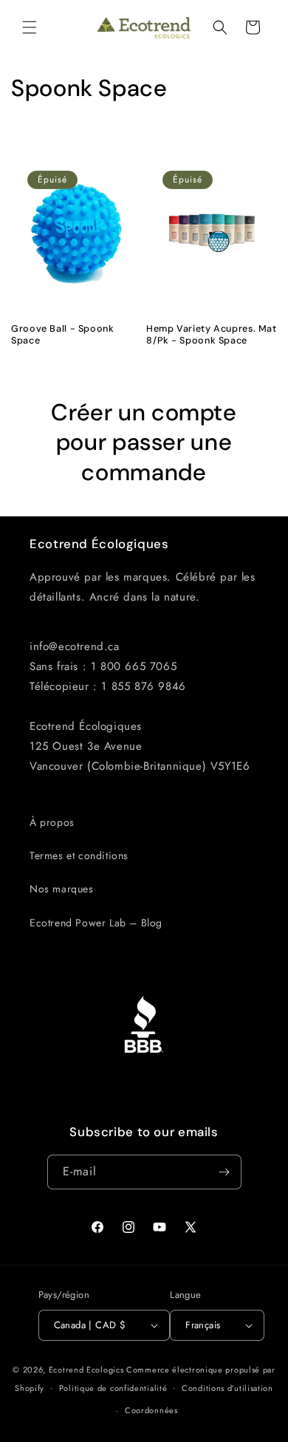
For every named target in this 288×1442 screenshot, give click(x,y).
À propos (52, 822)
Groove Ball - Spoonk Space (62, 334)
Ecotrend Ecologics (86, 1370)
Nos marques (62, 888)
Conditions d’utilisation (227, 1388)
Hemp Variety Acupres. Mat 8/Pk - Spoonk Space (211, 334)
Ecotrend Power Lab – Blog (96, 922)
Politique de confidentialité (113, 1388)
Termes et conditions (79, 855)
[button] (29, 27)
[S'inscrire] (224, 1172)
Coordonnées (151, 1410)
